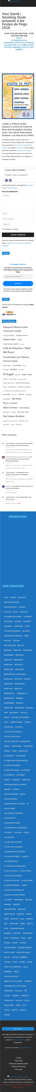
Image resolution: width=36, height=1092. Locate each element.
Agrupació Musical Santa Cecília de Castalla (15, 329)
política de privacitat (10, 291)
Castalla (19, 339)
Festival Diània (13, 379)
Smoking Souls (20, 47)
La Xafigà (28, 394)
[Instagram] (13, 1024)
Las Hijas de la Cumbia (16, 45)
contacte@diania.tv (25, 1047)
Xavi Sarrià (17, 145)
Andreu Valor (9, 339)
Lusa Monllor (6, 399)
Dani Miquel (17, 365)
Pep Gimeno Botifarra (13, 416)
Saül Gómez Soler (23, 421)
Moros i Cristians (10, 403)
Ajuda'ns (4, 304)
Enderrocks (18, 374)
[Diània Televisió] (18, 3)
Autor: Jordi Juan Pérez (15, 170)
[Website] (6, 180)
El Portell (21, 369)
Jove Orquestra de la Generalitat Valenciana (14, 391)
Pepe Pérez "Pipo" (23, 412)
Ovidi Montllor (24, 408)
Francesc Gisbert (22, 379)
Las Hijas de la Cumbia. (23, 150)
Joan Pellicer (12, 387)
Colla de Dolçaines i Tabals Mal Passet (17, 350)
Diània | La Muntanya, (19, 1040)
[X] (18, 1024)
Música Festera (10, 407)
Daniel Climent (7, 365)
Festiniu (5, 379)
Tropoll (12, 424)
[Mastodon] (28, 1024)
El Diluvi (13, 369)
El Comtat (6, 369)
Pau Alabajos (6, 412)
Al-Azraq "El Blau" (9, 335)
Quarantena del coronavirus (10, 421)
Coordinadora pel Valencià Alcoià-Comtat (16, 359)
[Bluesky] (23, 1024)
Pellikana (13, 412)
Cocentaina (21, 344)
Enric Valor (27, 374)
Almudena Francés (21, 335)
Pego (19, 38)
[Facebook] (7, 1024)
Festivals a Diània (24, 43)
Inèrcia (5, 387)
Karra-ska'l (14, 394)
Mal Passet (16, 398)
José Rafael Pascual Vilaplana (24, 387)
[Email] (10, 180)
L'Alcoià (21, 394)
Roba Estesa (20, 148)
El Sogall (8, 374)
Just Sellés (6, 394)
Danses (24, 365)
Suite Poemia (6, 424)
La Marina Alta (19, 40)
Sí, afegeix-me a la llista (10, 229)
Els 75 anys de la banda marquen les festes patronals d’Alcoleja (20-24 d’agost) (19, 459)
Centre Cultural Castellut (10, 344)
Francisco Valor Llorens (8, 383)
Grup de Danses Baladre (22, 383)
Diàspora (9, 43)
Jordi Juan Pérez (12, 188)
